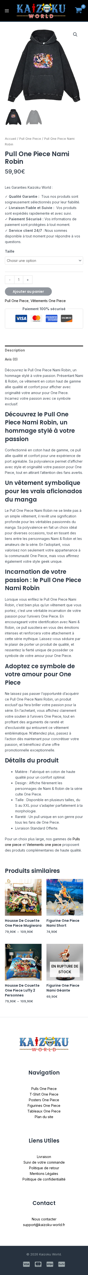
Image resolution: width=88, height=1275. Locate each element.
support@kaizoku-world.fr (44, 1225)
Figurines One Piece (44, 1105)
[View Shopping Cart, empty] (78, 10)
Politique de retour (44, 1168)
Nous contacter (44, 1219)
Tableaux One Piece (44, 1111)
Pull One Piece (30, 138)
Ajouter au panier (28, 291)
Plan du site (44, 1117)
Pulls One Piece (44, 1089)
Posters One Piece (44, 1100)
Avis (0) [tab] (11, 359)
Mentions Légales (44, 1173)
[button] (75, 34)
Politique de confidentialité (44, 1179)
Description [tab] (15, 350)
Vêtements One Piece (48, 301)
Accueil (10, 138)
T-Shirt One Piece (44, 1094)
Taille (9, 251)
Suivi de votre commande (44, 1162)
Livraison (44, 1157)
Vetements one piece (44, 844)
